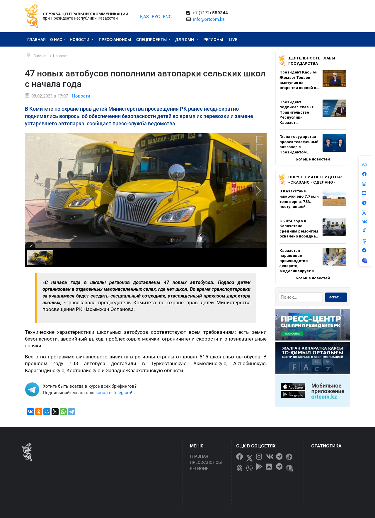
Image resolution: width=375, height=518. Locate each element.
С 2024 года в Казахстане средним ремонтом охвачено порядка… (299, 228)
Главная (36, 39)
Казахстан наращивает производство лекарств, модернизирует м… (298, 260)
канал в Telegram (113, 392)
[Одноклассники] (38, 411)
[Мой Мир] (46, 411)
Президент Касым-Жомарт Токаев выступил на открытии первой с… (299, 80)
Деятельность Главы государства (311, 61)
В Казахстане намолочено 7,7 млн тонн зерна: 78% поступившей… (299, 199)
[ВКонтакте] (30, 411)
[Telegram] (71, 411)
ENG (167, 16)
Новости (80, 39)
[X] (55, 411)
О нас (56, 39)
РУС (156, 16)
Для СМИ (185, 39)
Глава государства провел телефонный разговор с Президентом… (298, 144)
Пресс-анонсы (115, 39)
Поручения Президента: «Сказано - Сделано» (315, 179)
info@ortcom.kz (208, 19)
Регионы (213, 39)
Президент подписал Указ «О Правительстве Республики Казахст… (297, 112)
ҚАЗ (144, 16)
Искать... (336, 297)
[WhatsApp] (63, 411)
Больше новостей (313, 159)
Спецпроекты (152, 39)
